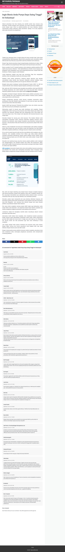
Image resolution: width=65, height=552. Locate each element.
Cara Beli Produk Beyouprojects (55, 80)
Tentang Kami (51, 49)
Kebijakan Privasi (52, 53)
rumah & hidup (34, 6)
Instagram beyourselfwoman (54, 84)
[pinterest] (22, 242)
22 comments (25, 20)
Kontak (50, 51)
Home (3, 6)
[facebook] (6, 242)
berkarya (14, 6)
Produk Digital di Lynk (53, 82)
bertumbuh (21, 6)
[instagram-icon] (62, 2)
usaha (41, 6)
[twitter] (14, 242)
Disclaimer (50, 55)
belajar (9, 6)
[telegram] (39, 242)
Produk (28, 6)
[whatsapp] (30, 242)
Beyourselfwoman (11, 1)
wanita (46, 6)
